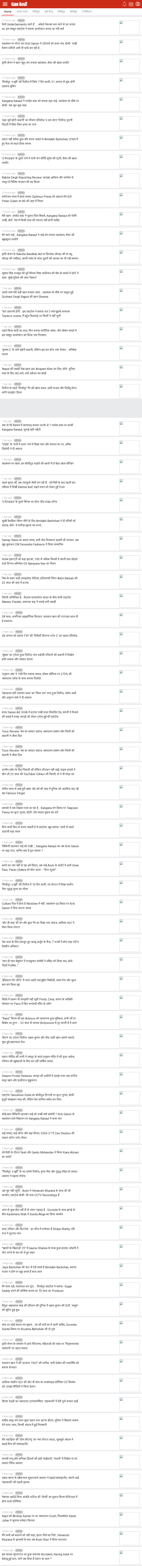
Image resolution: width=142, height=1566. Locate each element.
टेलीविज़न (87, 11)
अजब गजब (21, 11)
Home (7, 11)
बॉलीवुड (61, 11)
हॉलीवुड (73, 11)
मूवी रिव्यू (49, 11)
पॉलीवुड (36, 11)
